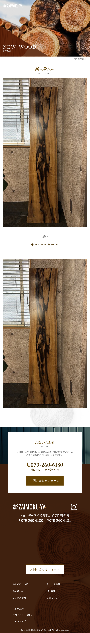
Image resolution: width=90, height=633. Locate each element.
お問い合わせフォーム (45, 480)
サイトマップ (19, 621)
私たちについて (20, 584)
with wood (52, 598)
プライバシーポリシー (24, 615)
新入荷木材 (18, 591)
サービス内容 (53, 584)
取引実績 (51, 591)
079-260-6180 (47, 464)
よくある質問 (19, 598)
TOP (75, 59)
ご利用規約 (18, 608)
